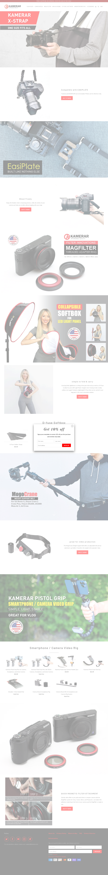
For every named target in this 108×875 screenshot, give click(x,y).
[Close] (72, 425)
